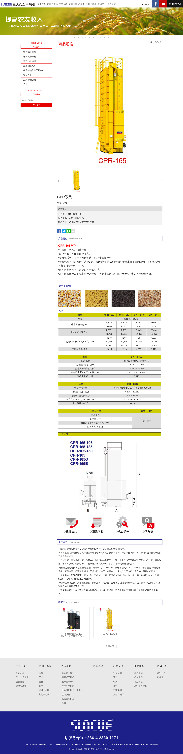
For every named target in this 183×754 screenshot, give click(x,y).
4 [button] (86, 37)
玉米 (41, 677)
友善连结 (20, 682)
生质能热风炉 (29, 66)
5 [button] (89, 37)
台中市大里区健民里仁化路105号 (124, 744)
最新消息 (98, 666)
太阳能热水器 (175, 4)
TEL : (27, 744)
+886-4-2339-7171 (101, 738)
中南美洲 (117, 690)
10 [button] (108, 37)
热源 (25, 84)
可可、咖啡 (44, 690)
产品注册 (161, 677)
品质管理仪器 (29, 79)
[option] (91, 21)
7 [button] (97, 37)
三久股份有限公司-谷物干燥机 (18, 4)
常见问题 (138, 682)
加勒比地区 (118, 694)
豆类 (41, 686)
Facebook (155, 3)
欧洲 (115, 682)
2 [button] (78, 37)
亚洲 (115, 677)
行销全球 (117, 673)
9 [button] (104, 37)
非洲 (115, 686)
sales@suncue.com (91, 744)
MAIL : (78, 744)
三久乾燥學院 (152, 744)
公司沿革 (20, 673)
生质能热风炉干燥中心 (33, 70)
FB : (143, 744)
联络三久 (161, 673)
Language (146, 4)
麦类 (41, 682)
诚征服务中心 (140, 686)
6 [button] (93, 37)
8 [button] (101, 37)
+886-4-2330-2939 (64, 744)
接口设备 (27, 75)
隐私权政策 (21, 686)
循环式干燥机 (29, 56)
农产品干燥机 (29, 61)
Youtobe (163, 3)
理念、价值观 (22, 677)
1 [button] (74, 37)
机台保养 (138, 677)
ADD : (106, 744)
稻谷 (41, 673)
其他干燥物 (44, 694)
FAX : (52, 744)
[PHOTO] (110, 109)
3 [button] (82, 37)
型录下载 (138, 673)
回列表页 (109, 646)
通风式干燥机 (29, 52)
